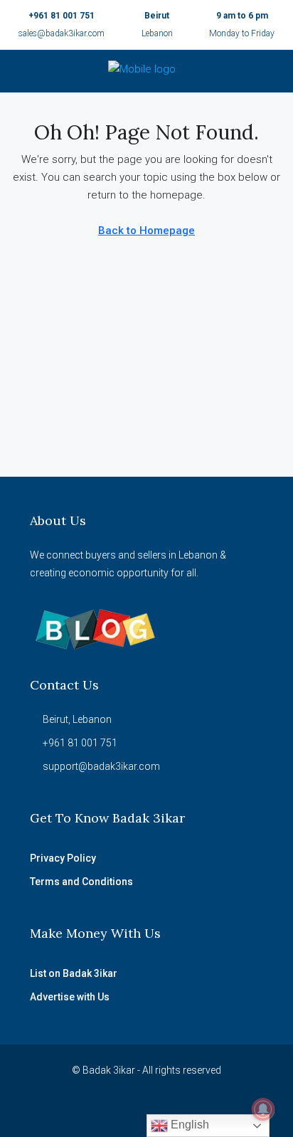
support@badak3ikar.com (101, 766)
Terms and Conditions (81, 881)
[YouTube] (134, 1110)
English (188, 1125)
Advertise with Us (70, 997)
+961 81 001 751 (61, 16)
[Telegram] (208, 1110)
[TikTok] (184, 1110)
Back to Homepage (146, 230)
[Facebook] (84, 1110)
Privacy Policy (63, 858)
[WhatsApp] (159, 1110)
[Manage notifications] (263, 1109)
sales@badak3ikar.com (61, 33)
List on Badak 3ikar (73, 973)
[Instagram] (109, 1110)
